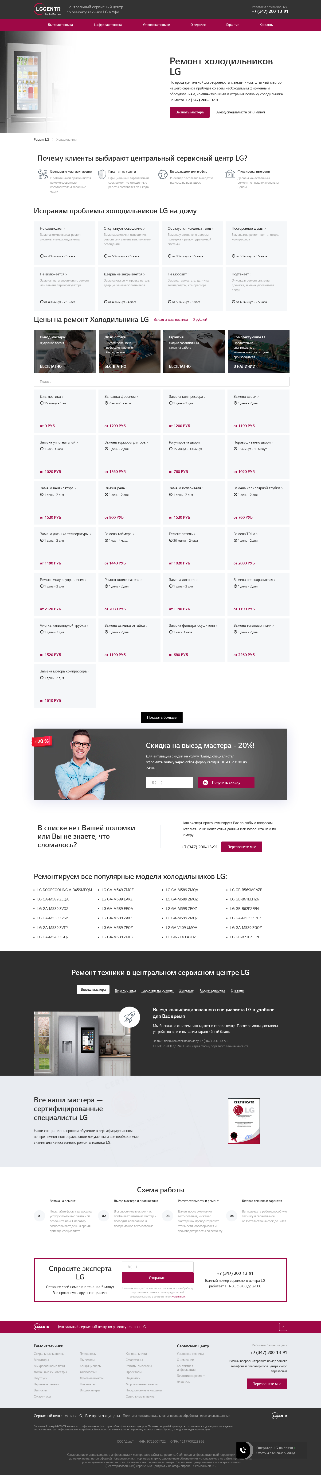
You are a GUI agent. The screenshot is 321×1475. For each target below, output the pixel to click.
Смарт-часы (42, 1396)
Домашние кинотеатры (50, 1372)
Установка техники (156, 25)
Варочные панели (46, 1384)
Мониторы (41, 1360)
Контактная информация (186, 1368)
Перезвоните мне (241, 846)
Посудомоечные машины (144, 1390)
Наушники (133, 1378)
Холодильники (136, 1354)
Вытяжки (40, 1390)
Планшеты (87, 1384)
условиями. (178, 1296)
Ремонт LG (41, 139)
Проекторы (134, 1372)
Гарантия (232, 25)
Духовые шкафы (92, 1378)
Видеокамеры (90, 1390)
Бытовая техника (60, 25)
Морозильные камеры (142, 1384)
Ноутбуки (40, 1378)
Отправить (157, 1277)
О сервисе (198, 25)
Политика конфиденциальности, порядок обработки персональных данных (176, 1416)
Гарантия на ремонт (191, 1376)
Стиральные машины (49, 1354)
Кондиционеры (91, 1366)
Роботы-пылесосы (139, 1366)
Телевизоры (88, 1354)
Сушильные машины (140, 1396)
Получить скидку (226, 782)
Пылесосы (87, 1360)
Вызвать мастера (190, 112)
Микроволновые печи (49, 1366)
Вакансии (184, 1382)
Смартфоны (134, 1360)
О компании (185, 1360)
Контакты (267, 25)
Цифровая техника (108, 25)
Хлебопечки (88, 1372)
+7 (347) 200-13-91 (202, 100)
